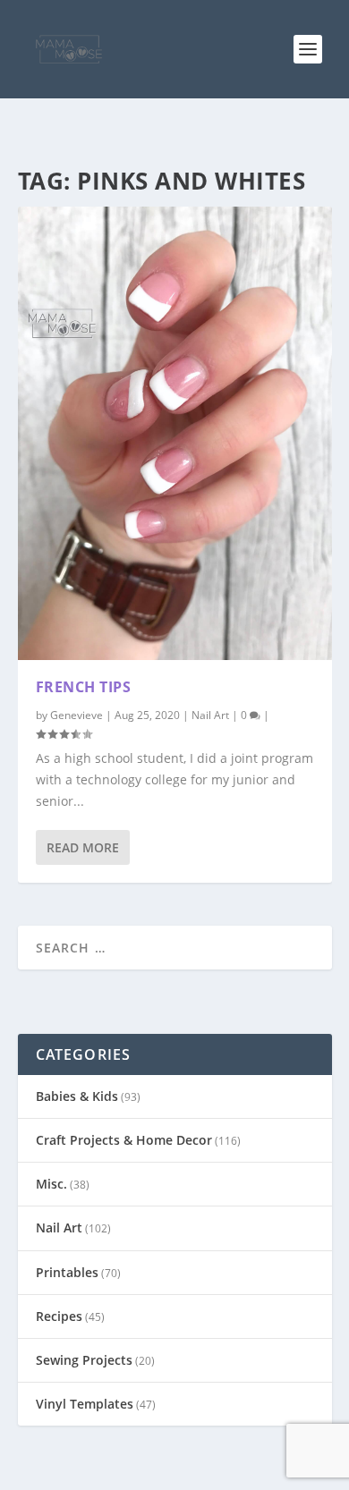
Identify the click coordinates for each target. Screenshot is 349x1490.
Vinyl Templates (84, 1403)
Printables (67, 1272)
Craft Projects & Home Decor (124, 1139)
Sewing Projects (84, 1359)
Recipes (59, 1316)
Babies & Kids (77, 1096)
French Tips (84, 687)
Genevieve (76, 715)
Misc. (51, 1183)
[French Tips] (175, 433)
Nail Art (210, 715)
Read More (83, 847)
